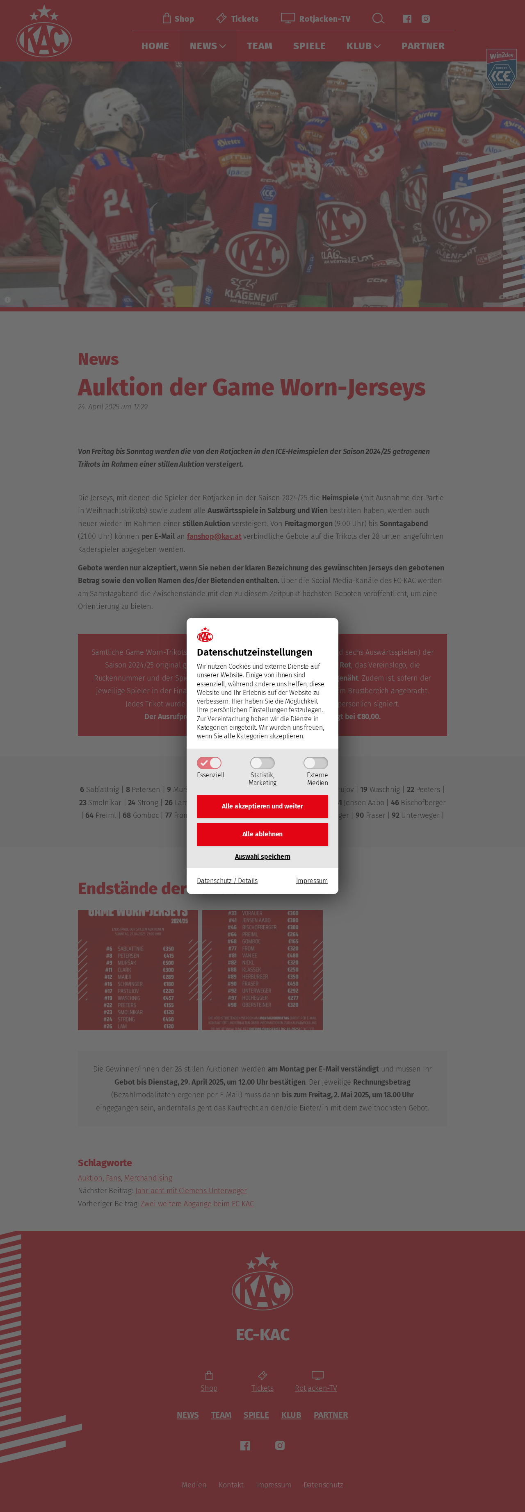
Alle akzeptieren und (262, 806)
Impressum (312, 881)
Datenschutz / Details (227, 881)
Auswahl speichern (262, 856)
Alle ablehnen (262, 834)
